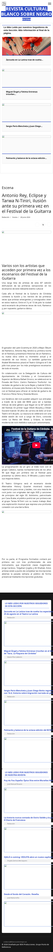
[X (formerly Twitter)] (43, 225)
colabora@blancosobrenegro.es (15, 942)
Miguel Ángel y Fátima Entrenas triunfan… (21, 93)
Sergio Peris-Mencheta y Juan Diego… (24, 126)
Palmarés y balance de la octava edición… (26, 158)
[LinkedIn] (49, 225)
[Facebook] (37, 225)
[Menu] (49, 3)
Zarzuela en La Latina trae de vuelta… (24, 59)
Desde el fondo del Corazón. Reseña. (21, 894)
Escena (14, 217)
